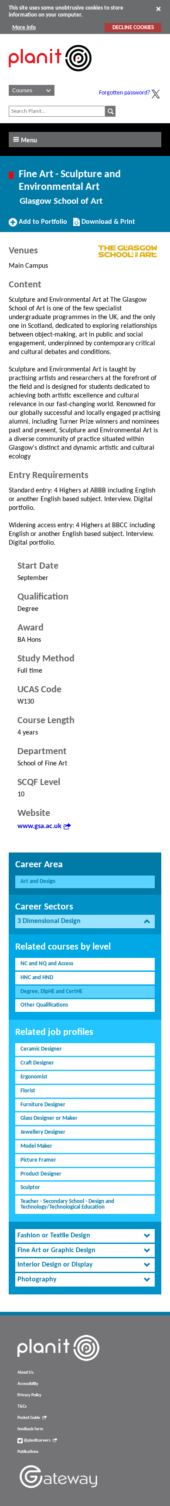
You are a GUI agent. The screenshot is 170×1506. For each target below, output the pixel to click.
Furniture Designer (42, 1105)
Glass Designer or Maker (49, 1118)
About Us (25, 1373)
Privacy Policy (29, 1395)
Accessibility (27, 1384)
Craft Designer (37, 1063)
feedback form (30, 1429)
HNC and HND (36, 977)
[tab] (85, 921)
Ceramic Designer (41, 1049)
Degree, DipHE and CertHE (51, 991)
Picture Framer (38, 1160)
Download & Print (107, 225)
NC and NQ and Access (46, 964)
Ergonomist (34, 1077)
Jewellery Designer (42, 1132)
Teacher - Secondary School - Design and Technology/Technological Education (67, 1204)
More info (24, 27)
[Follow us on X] (155, 94)
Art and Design (37, 881)
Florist (27, 1091)
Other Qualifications (44, 1005)
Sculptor (30, 1187)
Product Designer (40, 1174)
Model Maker (36, 1146)
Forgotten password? (124, 93)
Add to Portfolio (42, 225)
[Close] (158, 9)
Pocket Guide (28, 1418)
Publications (27, 1452)
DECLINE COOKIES (133, 27)
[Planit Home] (50, 76)
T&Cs (22, 1406)
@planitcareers (37, 1440)
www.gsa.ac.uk (39, 826)
